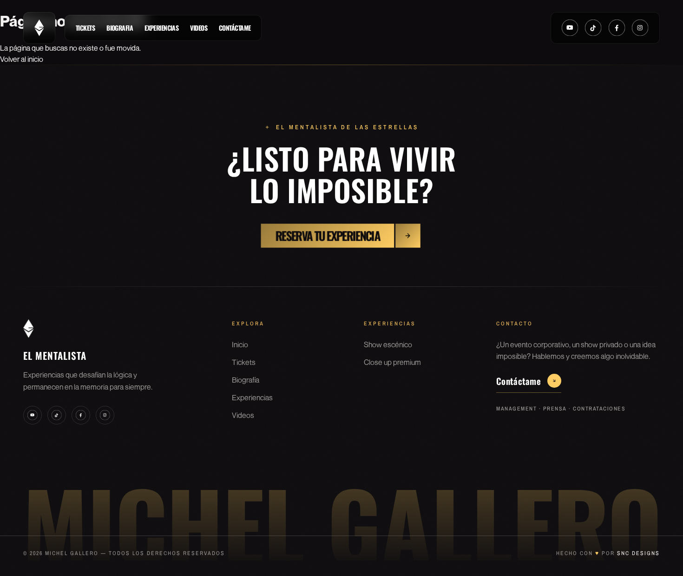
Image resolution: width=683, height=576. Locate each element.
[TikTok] (593, 28)
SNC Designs (638, 553)
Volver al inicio (21, 59)
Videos (198, 28)
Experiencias (161, 28)
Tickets (85, 28)
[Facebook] (617, 28)
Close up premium (392, 362)
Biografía (245, 379)
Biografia (119, 28)
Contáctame (234, 28)
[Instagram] (640, 28)
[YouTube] (570, 28)
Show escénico (388, 344)
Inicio (240, 344)
